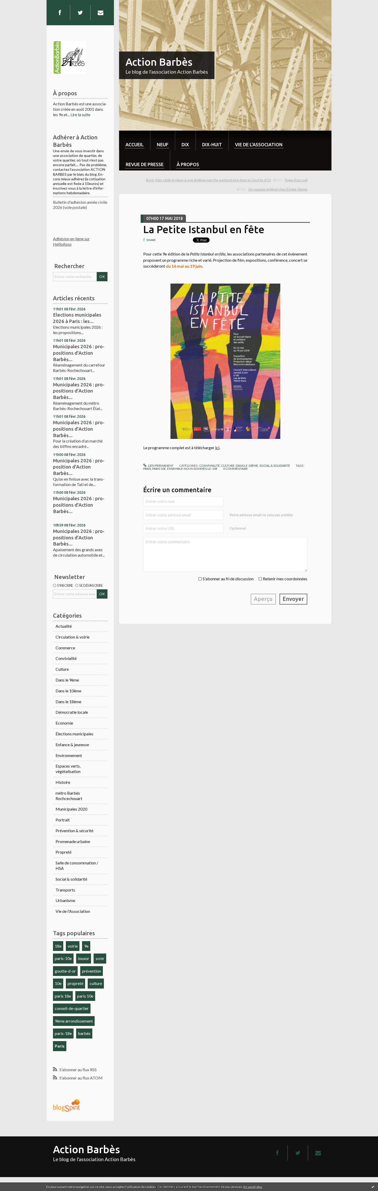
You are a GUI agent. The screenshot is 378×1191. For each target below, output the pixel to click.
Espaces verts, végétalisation (68, 768)
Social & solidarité (71, 879)
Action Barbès (158, 62)
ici (217, 447)
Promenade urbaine (73, 841)
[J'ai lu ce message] (373, 1187)
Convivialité (66, 658)
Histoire (63, 782)
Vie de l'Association (73, 911)
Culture (62, 669)
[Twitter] (80, 12)
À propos (188, 164)
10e (58, 983)
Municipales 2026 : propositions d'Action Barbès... (78, 353)
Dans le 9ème (67, 679)
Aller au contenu (17, 4)
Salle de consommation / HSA (77, 865)
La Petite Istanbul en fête (203, 229)
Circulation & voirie (72, 636)
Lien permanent (161, 465)
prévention (91, 970)
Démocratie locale (72, 712)
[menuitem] (134, 140)
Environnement (69, 755)
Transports (65, 889)
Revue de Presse (145, 164)
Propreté (63, 851)
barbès (84, 1033)
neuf (162, 144)
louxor (83, 958)
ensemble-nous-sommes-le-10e (192, 469)
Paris (60, 1045)
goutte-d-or (65, 970)
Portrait (63, 819)
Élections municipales (74, 733)
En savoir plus (253, 1187)
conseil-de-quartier (72, 1008)
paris (147, 469)
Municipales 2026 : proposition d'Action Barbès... (78, 467)
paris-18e (63, 1033)
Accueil (134, 144)
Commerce (65, 647)
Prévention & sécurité (74, 830)
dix (185, 144)
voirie (73, 945)
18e (58, 945)
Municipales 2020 (71, 808)
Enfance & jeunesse (72, 744)
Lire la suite (80, 114)
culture (96, 983)
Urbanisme (65, 900)
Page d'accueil (296, 180)
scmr (100, 958)
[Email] (100, 12)
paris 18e (63, 995)
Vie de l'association (259, 144)
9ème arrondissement (74, 1020)
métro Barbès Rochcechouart (69, 795)
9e (86, 945)
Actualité (64, 626)
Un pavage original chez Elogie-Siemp (278, 189)
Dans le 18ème (68, 701)
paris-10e (63, 958)
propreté (75, 983)
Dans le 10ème (68, 690)
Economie (64, 722)
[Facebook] (59, 12)
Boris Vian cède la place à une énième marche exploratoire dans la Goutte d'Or (208, 180)
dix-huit (212, 144)
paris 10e (85, 995)
